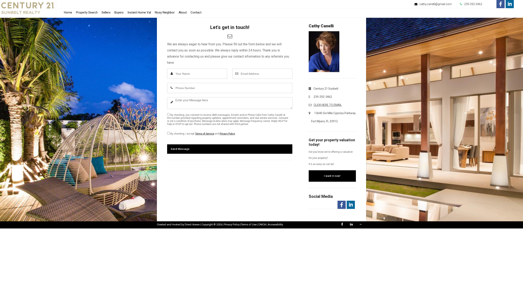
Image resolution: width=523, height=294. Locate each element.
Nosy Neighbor (165, 12)
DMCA (262, 224)
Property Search (87, 12)
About (183, 12)
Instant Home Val (139, 12)
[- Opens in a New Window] (500, 4)
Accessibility (275, 224)
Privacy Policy (227, 133)
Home (68, 12)
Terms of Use (249, 224)
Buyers (119, 12)
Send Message (180, 149)
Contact (196, 12)
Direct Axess (192, 224)
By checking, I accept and (202, 133)
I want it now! (332, 176)
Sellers (106, 12)
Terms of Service (204, 133)
